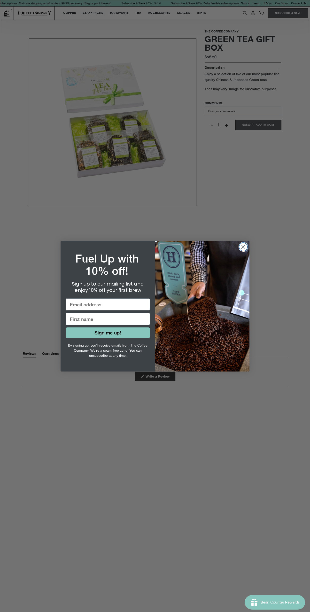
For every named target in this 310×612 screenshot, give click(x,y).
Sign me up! (107, 332)
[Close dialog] (243, 247)
